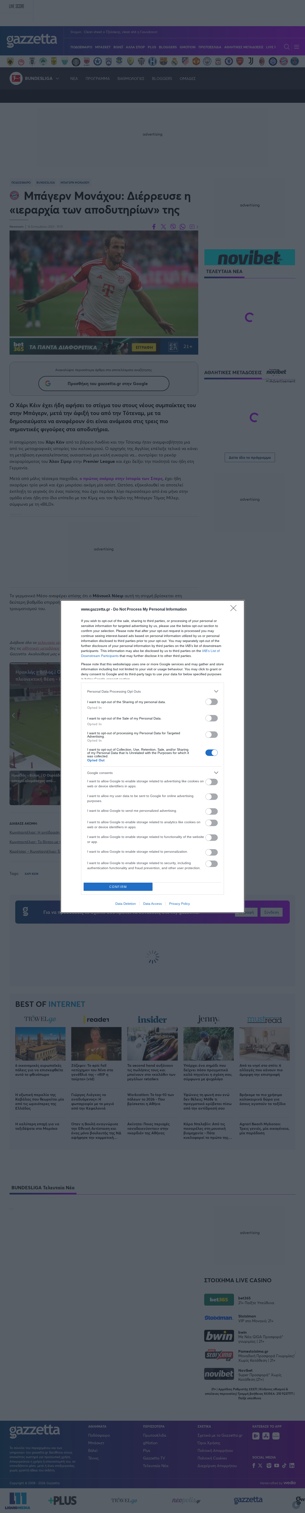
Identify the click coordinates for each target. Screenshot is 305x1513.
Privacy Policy (179, 904)
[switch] (211, 702)
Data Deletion (125, 904)
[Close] (234, 609)
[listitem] (152, 691)
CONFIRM (118, 887)
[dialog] (152, 756)
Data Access (152, 904)
